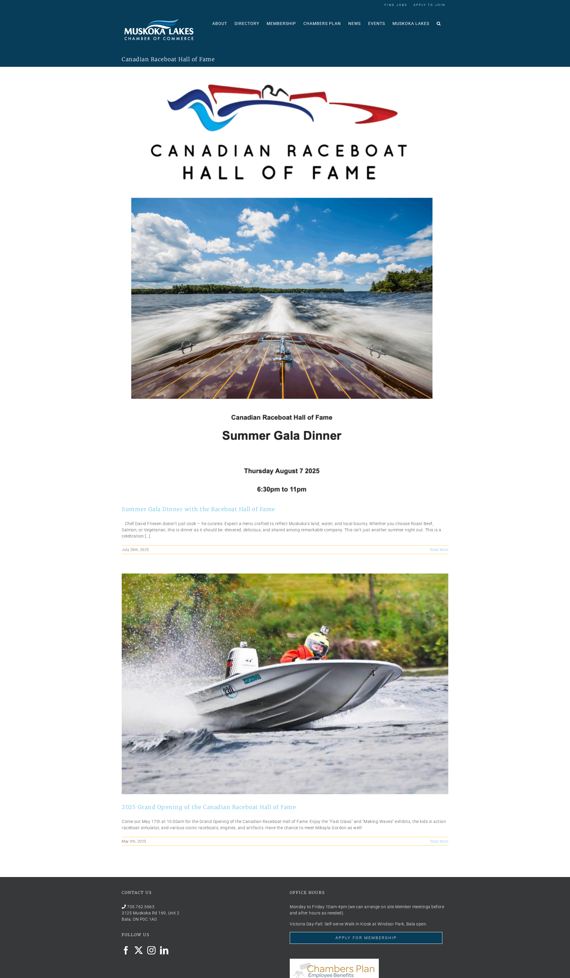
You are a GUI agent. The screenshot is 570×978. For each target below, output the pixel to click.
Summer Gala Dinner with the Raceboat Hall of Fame (198, 509)
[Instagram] (151, 950)
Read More (439, 550)
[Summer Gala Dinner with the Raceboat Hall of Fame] (285, 287)
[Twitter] (138, 950)
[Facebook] (126, 950)
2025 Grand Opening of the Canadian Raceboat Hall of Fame (209, 807)
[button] (439, 22)
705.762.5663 (140, 906)
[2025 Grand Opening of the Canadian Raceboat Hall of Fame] (285, 683)
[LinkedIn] (164, 950)
